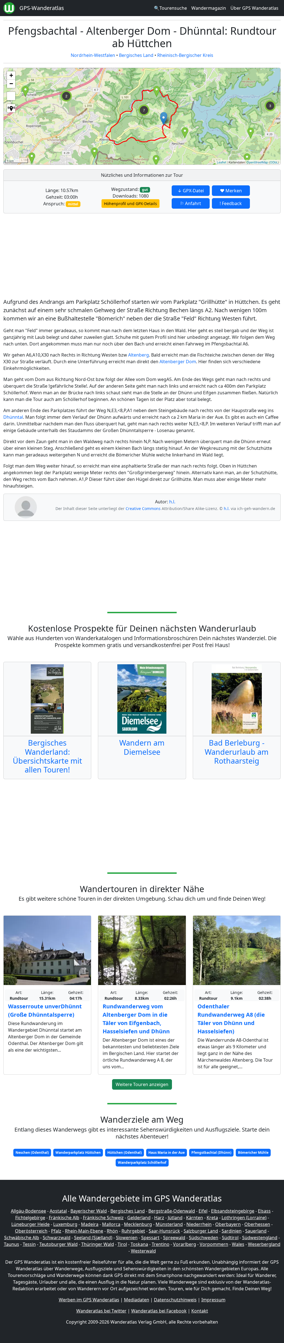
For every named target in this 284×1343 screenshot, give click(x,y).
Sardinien (232, 1231)
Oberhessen (257, 1224)
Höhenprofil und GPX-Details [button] (130, 203)
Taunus (11, 1244)
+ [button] (11, 75)
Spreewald (174, 1238)
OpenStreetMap (257, 162)
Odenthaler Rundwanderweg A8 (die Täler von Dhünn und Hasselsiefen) (231, 1019)
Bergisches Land (136, 55)
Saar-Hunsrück (164, 1231)
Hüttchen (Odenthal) (124, 1152)
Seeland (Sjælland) (93, 1238)
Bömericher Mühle (253, 1152)
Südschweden (203, 1238)
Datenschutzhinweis (175, 1300)
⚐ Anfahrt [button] (190, 203)
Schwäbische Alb (21, 1238)
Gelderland (139, 1218)
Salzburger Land (201, 1231)
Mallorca (111, 1224)
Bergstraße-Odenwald (171, 1211)
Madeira (89, 1224)
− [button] (11, 83)
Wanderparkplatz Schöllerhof (142, 1162)
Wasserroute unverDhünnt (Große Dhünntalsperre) (45, 1010)
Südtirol (230, 1238)
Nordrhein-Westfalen (93, 55)
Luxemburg (65, 1224)
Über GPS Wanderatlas (254, 8)
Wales (238, 1244)
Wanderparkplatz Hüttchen (78, 1152)
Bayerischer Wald (88, 1211)
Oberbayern (228, 1224)
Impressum (213, 1300)
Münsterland (169, 1224)
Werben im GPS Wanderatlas (89, 1300)
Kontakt (199, 1311)
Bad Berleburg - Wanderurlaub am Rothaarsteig (236, 752)
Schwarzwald (56, 1238)
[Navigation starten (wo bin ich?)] (11, 108)
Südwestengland (259, 1238)
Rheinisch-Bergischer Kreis (185, 55)
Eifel (203, 1211)
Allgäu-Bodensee (28, 1211)
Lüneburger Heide (30, 1224)
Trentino (160, 1244)
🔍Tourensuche (170, 8)
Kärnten (194, 1218)
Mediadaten (136, 1300)
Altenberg (138, 355)
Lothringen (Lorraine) (244, 1218)
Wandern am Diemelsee (141, 747)
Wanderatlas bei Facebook (159, 1311)
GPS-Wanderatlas (41, 8)
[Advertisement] (142, 257)
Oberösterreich (31, 1231)
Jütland (175, 1218)
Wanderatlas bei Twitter (101, 1311)
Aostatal (58, 1211)
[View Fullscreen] (11, 96)
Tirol (122, 1244)
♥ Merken (231, 191)
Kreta (212, 1218)
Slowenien (127, 1238)
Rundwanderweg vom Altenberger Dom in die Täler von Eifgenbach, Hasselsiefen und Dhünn (136, 1019)
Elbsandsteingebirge (232, 1211)
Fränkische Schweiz (103, 1218)
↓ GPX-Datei (191, 191)
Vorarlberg (184, 1244)
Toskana (139, 1244)
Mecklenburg (138, 1224)
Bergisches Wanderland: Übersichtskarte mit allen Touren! (47, 756)
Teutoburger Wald (58, 1244)
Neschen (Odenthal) (32, 1152)
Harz (159, 1218)
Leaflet (221, 162)
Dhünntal (13, 417)
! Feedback (231, 203)
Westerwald (143, 1251)
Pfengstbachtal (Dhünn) (211, 1152)
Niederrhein (199, 1224)
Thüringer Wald (97, 1244)
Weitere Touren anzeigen (142, 1084)
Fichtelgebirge (30, 1218)
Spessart (150, 1238)
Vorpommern (214, 1244)
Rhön (112, 1231)
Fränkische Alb (64, 1218)
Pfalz (56, 1231)
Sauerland (256, 1231)
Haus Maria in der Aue (166, 1152)
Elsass (264, 1211)
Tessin (29, 1244)
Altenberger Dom (177, 362)
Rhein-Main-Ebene (84, 1231)
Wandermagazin (208, 8)
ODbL (274, 162)
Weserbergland (264, 1244)
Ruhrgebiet (133, 1231)
